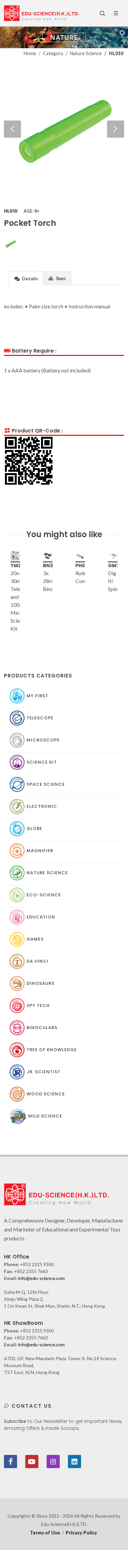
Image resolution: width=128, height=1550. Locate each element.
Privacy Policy (81, 1532)
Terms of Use (45, 1532)
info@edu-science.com (41, 1278)
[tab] (26, 278)
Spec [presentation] (60, 278)
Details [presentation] (29, 278)
